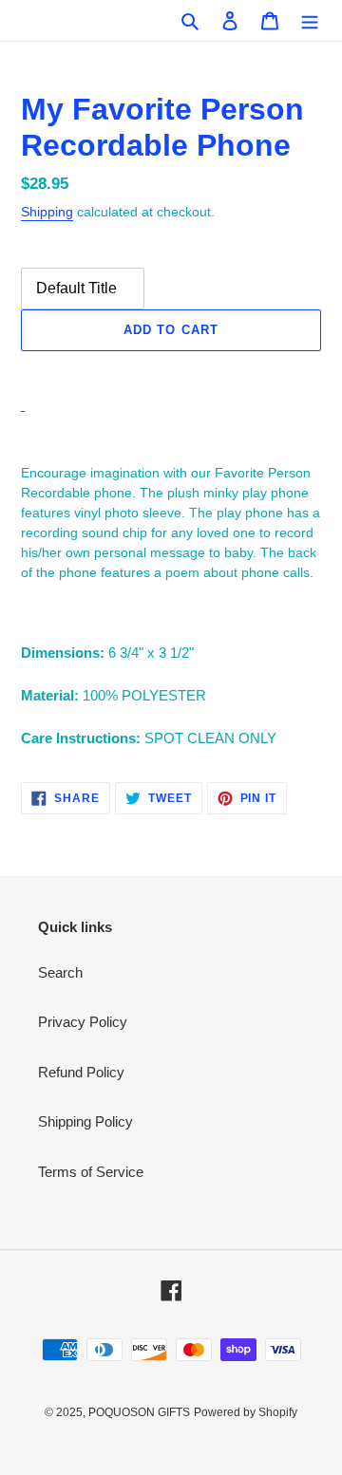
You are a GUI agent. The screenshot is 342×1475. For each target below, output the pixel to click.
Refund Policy (81, 1072)
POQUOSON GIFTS (139, 1412)
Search (60, 972)
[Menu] (310, 20)
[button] (171, 372)
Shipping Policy (85, 1121)
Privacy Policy (82, 1022)
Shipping (47, 211)
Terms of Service (90, 1172)
